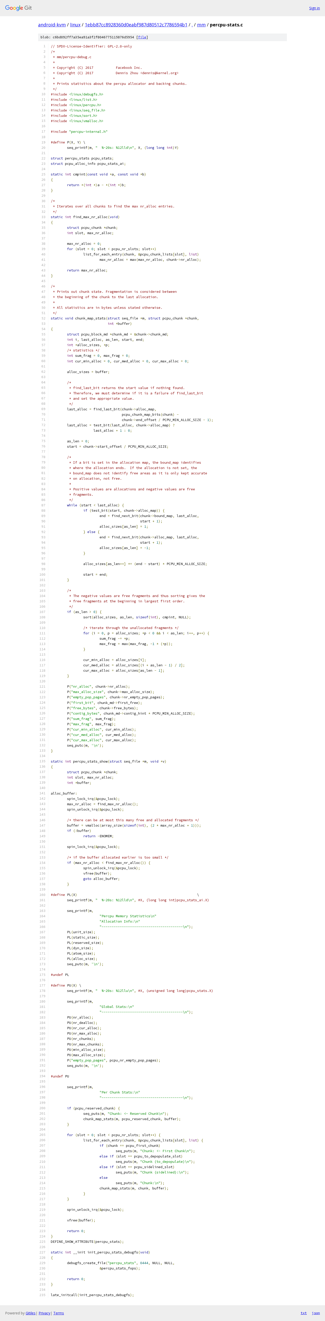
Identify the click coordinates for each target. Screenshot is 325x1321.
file (142, 37)
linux (75, 25)
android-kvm (52, 25)
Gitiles (31, 1313)
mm (201, 25)
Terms (58, 1313)
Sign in (314, 8)
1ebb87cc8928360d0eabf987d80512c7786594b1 (136, 25)
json (316, 1313)
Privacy (44, 1313)
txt (304, 1313)
